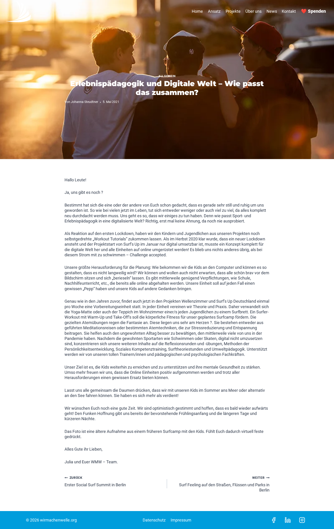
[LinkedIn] (288, 520)
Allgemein (167, 76)
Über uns (253, 11)
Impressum (181, 520)
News (272, 11)
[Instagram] (302, 520)
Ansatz (214, 11)
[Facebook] (274, 520)
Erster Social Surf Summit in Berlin (95, 481)
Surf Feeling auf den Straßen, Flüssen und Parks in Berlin (224, 484)
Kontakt (289, 11)
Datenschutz (154, 520)
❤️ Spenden (313, 11)
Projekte (233, 11)
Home (197, 11)
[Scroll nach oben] (322, 515)
